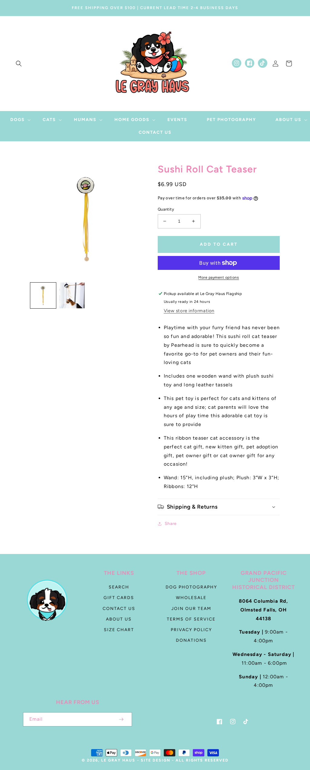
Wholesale (191, 597)
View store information (189, 310)
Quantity (166, 209)
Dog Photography (191, 587)
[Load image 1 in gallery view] (43, 295)
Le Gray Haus (118, 760)
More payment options (218, 277)
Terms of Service (191, 619)
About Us (119, 619)
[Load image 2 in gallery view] (72, 295)
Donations (191, 640)
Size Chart (119, 629)
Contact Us (119, 608)
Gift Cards (119, 597)
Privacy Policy (191, 629)
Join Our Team (191, 608)
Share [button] (171, 523)
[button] (18, 63)
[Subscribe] (121, 719)
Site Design (155, 760)
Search (119, 587)
